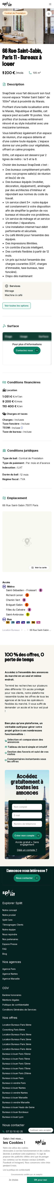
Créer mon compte (24, 835)
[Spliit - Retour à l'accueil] (7, 4)
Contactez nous (24, 350)
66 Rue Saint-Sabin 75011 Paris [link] (41, 630)
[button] (50, 4)
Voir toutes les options (16, 305)
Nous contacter (24, 878)
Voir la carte (41, 567)
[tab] (10, 41)
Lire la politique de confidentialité (16, 1170)
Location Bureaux (11, 630)
